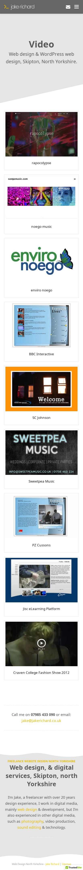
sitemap (66, 864)
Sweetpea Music (41, 481)
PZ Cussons (41, 545)
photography (32, 821)
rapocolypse (41, 163)
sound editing (29, 827)
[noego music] (41, 197)
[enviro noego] (41, 261)
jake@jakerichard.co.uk (41, 720)
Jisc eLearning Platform (41, 608)
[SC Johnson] (41, 388)
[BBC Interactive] (41, 324)
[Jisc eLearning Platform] (41, 579)
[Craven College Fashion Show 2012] (41, 643)
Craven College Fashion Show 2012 (41, 672)
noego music (41, 226)
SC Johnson (41, 417)
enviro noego (41, 290)
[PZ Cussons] (41, 516)
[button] (76, 6)
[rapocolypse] (41, 133)
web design (27, 809)
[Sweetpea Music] (41, 452)
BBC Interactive (41, 354)
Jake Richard (22, 6)
